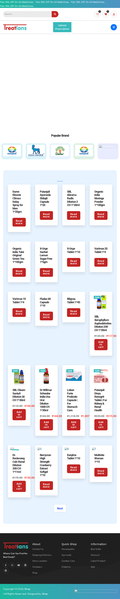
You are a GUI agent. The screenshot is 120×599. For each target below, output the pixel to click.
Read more (19, 222)
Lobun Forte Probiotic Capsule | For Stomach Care (72, 400)
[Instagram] (12, 565)
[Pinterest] (5, 570)
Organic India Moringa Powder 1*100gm (99, 198)
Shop (27, 588)
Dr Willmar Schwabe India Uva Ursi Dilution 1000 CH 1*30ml (46, 400)
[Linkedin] (25, 565)
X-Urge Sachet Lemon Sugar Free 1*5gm (46, 255)
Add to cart (101, 345)
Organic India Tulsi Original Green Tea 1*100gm (18, 255)
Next (60, 508)
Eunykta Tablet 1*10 (73, 456)
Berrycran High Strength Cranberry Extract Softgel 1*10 (45, 465)
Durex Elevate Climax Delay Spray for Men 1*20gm (17, 201)
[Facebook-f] (5, 565)
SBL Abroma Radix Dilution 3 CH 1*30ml (73, 198)
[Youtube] (18, 565)
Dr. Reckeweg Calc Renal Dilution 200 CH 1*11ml (18, 463)
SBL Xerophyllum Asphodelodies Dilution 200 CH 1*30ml (102, 323)
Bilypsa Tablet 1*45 (73, 300)
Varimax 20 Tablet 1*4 (101, 250)
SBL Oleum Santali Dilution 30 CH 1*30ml (18, 395)
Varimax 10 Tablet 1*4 (19, 300)
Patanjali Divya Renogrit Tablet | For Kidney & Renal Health (100, 400)
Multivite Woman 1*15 (99, 458)
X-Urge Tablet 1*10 (73, 250)
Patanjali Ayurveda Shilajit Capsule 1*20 (45, 198)
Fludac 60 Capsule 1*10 (45, 302)
